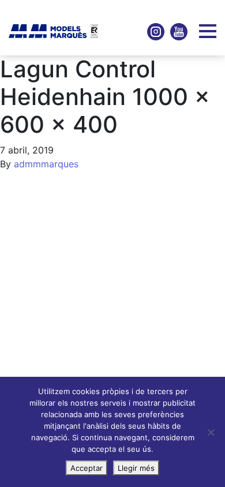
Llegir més (136, 468)
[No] (210, 432)
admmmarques (46, 164)
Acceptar (86, 468)
